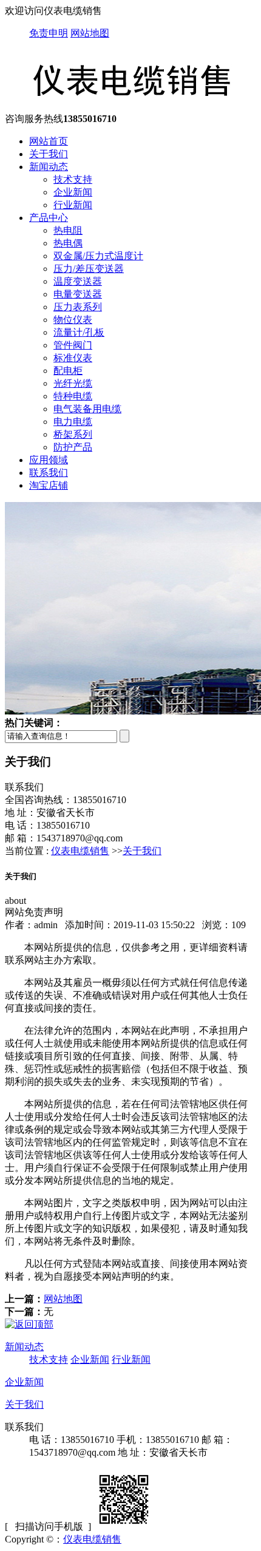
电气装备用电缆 (87, 409)
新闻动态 (48, 166)
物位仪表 (72, 319)
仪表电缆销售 (80, 851)
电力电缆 (72, 421)
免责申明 (48, 33)
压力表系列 (77, 307)
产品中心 (48, 217)
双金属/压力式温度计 (98, 256)
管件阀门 (72, 345)
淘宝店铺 (48, 485)
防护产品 (72, 447)
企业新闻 (72, 192)
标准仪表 (72, 358)
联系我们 (48, 472)
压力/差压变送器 (88, 268)
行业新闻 (72, 205)
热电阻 (68, 230)
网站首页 (48, 141)
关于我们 (48, 154)
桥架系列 (72, 434)
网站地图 (89, 33)
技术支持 (72, 179)
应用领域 (48, 460)
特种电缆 (72, 396)
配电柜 (68, 370)
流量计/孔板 (78, 332)
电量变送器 (77, 294)
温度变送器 (77, 281)
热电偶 (68, 243)
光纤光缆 (72, 383)
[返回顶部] (29, 1324)
